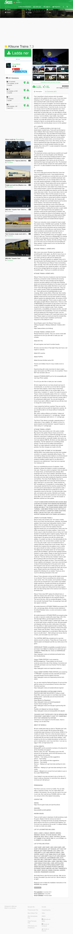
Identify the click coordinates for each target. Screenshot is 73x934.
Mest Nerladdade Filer (32, 917)
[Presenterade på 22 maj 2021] (5, 46)
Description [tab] (38, 91)
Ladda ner (20, 52)
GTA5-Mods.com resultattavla (32, 927)
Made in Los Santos (10, 908)
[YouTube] (13, 66)
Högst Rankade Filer (32, 922)
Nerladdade (39, 87)
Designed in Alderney (11, 906)
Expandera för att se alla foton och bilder (51, 82)
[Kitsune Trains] (51, 57)
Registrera (57, 7)
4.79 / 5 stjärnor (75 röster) (62, 87)
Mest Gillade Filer (33, 913)
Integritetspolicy (46, 910)
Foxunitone (16, 64)
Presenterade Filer (33, 910)
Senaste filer (31, 907)
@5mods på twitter (46, 920)
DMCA (43, 916)
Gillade (48, 87)
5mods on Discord (45, 930)
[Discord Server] (15, 66)
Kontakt (44, 907)
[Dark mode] (63, 6)
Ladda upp (38, 7)
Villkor (43, 913)
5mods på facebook (45, 925)
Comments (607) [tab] (51, 91)
